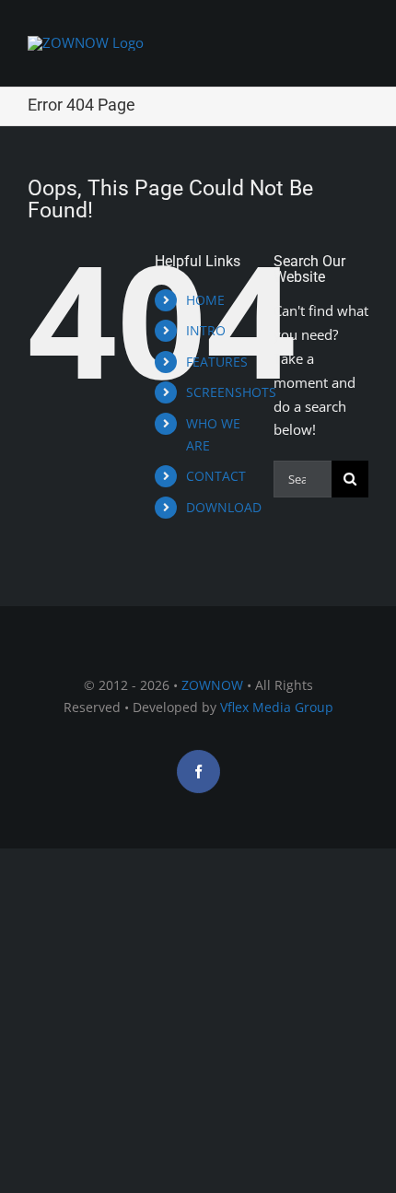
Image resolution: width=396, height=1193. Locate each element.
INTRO (206, 330)
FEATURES (217, 361)
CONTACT (216, 476)
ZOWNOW (212, 685)
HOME (205, 300)
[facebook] (198, 771)
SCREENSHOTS (231, 392)
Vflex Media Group (276, 707)
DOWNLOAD (224, 507)
